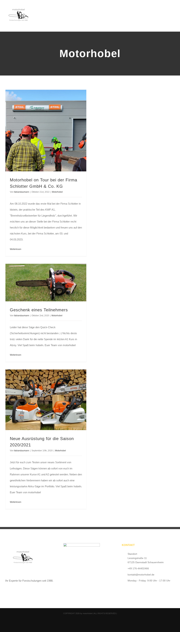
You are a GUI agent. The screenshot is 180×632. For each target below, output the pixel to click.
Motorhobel (57, 192)
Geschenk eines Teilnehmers (39, 309)
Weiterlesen (15, 249)
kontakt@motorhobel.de (141, 574)
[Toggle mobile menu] (173, 10)
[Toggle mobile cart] (167, 10)
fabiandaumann (21, 192)
